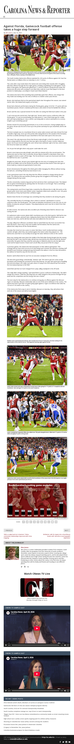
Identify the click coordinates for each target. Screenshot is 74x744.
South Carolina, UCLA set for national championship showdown (24, 708)
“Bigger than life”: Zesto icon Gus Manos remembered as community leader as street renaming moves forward (36, 715)
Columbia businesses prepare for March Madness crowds (22, 730)
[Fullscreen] (68, 645)
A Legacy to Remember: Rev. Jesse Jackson (17, 727)
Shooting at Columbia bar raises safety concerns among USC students (26, 721)
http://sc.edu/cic (48, 737)
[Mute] (65, 645)
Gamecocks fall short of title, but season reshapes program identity (25, 705)
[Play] (6, 645)
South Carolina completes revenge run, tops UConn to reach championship (27, 711)
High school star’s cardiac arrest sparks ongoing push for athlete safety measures (30, 719)
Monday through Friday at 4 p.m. (37, 600)
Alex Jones (9, 33)
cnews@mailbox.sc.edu (19, 739)
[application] (37, 628)
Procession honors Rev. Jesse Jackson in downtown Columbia (23, 724)
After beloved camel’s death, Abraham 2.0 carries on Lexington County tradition (29, 702)
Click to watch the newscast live (37, 598)
